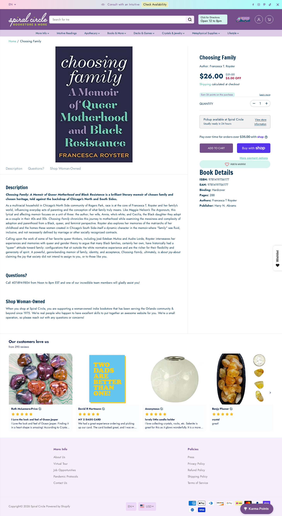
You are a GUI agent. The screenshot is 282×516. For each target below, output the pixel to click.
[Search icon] (190, 19)
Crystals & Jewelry (172, 33)
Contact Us (60, 483)
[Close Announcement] (277, 4)
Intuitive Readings (67, 33)
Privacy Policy (196, 464)
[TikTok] (270, 4)
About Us (59, 457)
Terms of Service (198, 483)
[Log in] (259, 19)
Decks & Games (143, 33)
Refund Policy (196, 470)
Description (14, 168)
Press (191, 457)
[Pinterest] (264, 4)
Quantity (206, 104)
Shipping (205, 84)
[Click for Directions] (212, 20)
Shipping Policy (197, 476)
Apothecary (91, 33)
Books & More (115, 33)
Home (12, 41)
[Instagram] (259, 4)
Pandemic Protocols (66, 476)
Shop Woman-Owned (65, 168)
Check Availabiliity (154, 4)
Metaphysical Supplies (205, 33)
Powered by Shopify (58, 506)
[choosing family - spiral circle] (94, 104)
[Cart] (269, 19)
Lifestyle (232, 33)
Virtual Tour (61, 464)
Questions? (36, 168)
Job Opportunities (65, 470)
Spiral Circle (38, 506)
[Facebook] (253, 4)
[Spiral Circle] (28, 19)
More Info (42, 33)
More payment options (254, 158)
